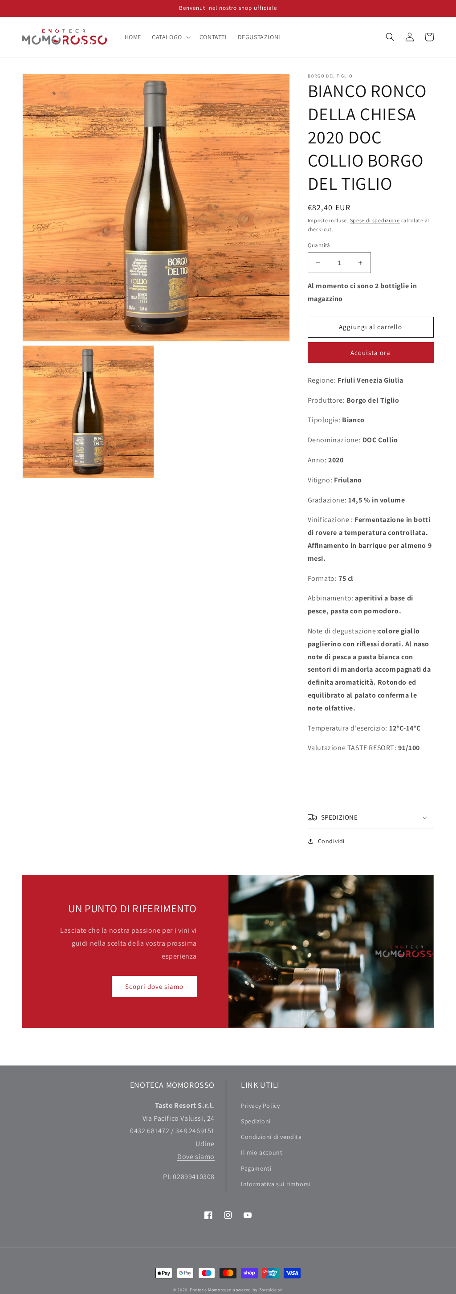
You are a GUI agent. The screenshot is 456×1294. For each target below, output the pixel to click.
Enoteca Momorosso (210, 1290)
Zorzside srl (271, 1290)
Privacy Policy (260, 1106)
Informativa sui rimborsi (275, 1184)
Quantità (319, 245)
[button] (170, 37)
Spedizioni (256, 1121)
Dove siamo (196, 1156)
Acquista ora (370, 352)
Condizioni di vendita (271, 1137)
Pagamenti (256, 1168)
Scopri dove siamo (154, 986)
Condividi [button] (331, 841)
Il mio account (261, 1152)
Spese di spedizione (375, 220)
